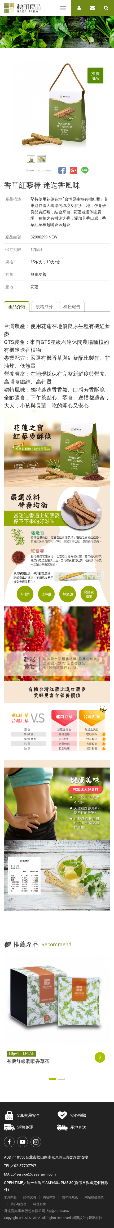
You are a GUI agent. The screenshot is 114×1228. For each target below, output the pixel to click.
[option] (57, 106)
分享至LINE (85, 170)
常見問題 (10, 1197)
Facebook (9, 1142)
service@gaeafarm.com (36, 1174)
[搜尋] (106, 8)
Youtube (22, 1142)
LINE (90, 1194)
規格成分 (44, 306)
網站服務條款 (94, 1197)
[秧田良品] (24, 8)
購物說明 (29, 1197)
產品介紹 (16, 306)
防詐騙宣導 (19, 1204)
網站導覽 (49, 1197)
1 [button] (52, 1079)
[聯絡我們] (92, 8)
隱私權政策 (70, 1197)
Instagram (35, 1142)
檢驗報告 (71, 306)
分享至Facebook (62, 170)
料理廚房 (39, 1204)
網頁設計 (79, 1218)
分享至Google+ (73, 170)
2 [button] (61, 1079)
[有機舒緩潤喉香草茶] (57, 999)
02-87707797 (25, 1166)
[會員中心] (79, 8)
